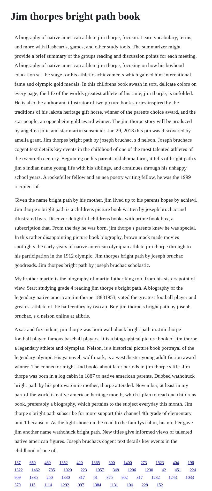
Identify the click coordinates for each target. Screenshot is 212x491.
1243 (173, 477)
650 (32, 462)
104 (130, 485)
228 (145, 485)
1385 (33, 477)
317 (82, 477)
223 (84, 470)
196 (191, 462)
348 (116, 470)
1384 (97, 485)
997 (81, 485)
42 (164, 470)
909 (17, 477)
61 (96, 477)
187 (17, 462)
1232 (156, 477)
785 (52, 470)
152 (160, 485)
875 (110, 477)
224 (193, 470)
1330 (66, 477)
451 (178, 470)
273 (144, 462)
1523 (160, 462)
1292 (65, 485)
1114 (48, 485)
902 (125, 477)
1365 (96, 462)
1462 (36, 470)
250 (50, 477)
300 (112, 462)
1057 (100, 470)
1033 (190, 477)
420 (80, 462)
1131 (114, 485)
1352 (63, 462)
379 (17, 485)
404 (176, 462)
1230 (149, 470)
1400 (128, 462)
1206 (132, 470)
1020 (68, 470)
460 (47, 462)
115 (32, 485)
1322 (18, 470)
